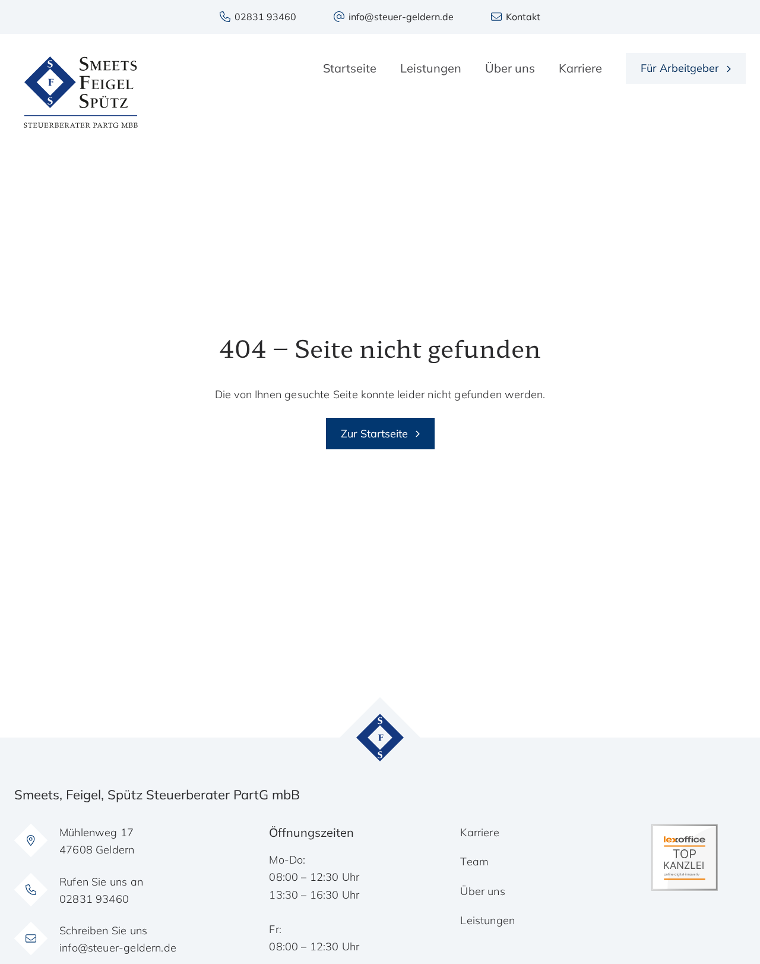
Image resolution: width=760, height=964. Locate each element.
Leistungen (487, 920)
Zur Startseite (374, 433)
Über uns (482, 891)
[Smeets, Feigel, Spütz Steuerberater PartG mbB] (80, 92)
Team (474, 861)
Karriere (479, 832)
